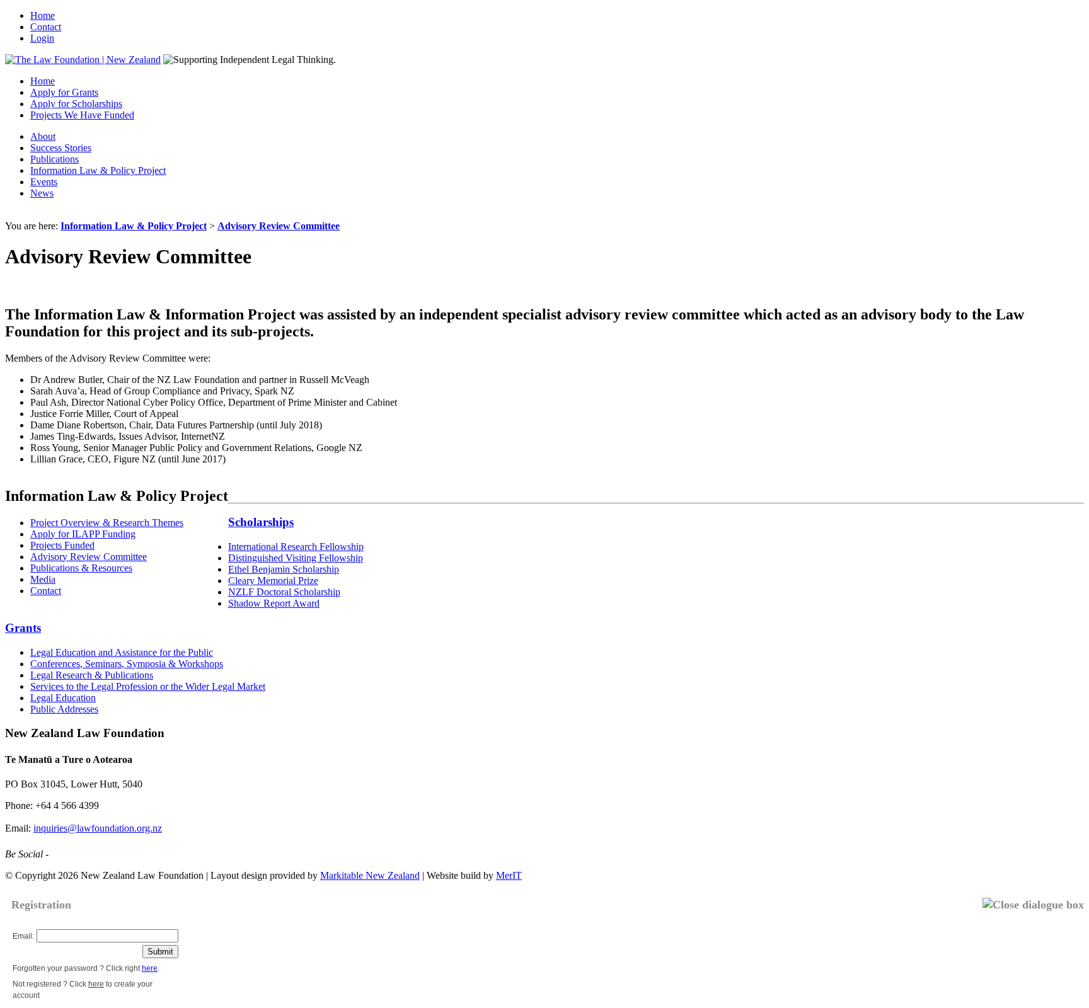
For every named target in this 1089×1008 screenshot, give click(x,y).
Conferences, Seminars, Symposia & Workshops (126, 663)
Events (43, 181)
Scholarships (261, 522)
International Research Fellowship (296, 546)
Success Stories (60, 147)
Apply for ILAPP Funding (82, 534)
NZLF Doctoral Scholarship (284, 592)
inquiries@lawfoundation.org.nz (97, 828)
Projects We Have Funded (82, 115)
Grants (23, 627)
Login (42, 38)
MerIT (509, 875)
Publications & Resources (81, 568)
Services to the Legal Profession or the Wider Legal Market (147, 686)
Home (42, 15)
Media (42, 579)
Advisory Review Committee (278, 225)
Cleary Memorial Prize (273, 580)
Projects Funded (62, 545)
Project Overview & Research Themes (106, 522)
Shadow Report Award (274, 603)
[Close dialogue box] (1033, 905)
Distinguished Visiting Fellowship (295, 558)
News (42, 193)
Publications (54, 159)
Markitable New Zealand (370, 875)
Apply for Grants (64, 92)
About (42, 136)
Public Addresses (64, 709)
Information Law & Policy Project (98, 170)
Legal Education (63, 697)
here (150, 968)
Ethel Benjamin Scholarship (283, 569)
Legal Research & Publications (91, 675)
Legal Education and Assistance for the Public (121, 652)
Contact (45, 26)
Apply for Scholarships (76, 103)
